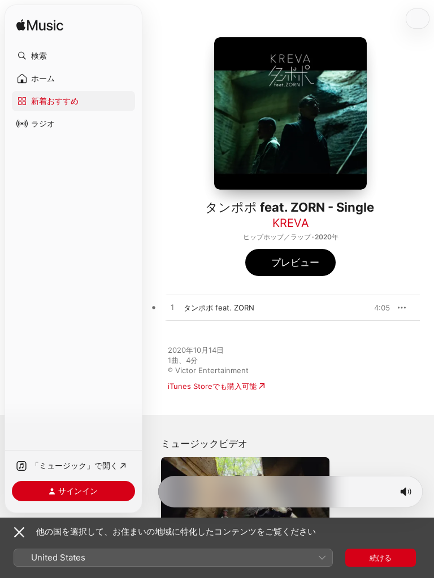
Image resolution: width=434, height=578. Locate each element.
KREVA (290, 223)
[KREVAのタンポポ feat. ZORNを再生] (172, 308)
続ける (381, 557)
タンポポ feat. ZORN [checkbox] (219, 307)
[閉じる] (19, 532)
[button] (73, 55)
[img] (39, 25)
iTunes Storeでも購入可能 (212, 386)
